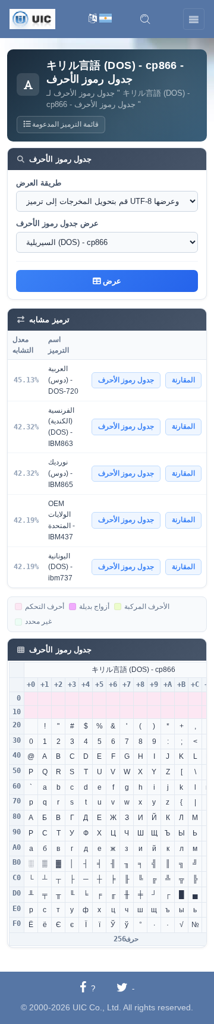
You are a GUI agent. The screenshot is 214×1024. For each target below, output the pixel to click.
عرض (110, 281)
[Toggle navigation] (193, 19)
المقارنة (183, 380)
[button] (145, 19)
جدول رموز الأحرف (126, 380)
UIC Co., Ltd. (97, 1007)
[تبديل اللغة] (100, 19)
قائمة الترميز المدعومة (64, 124)
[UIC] (32, 18)
